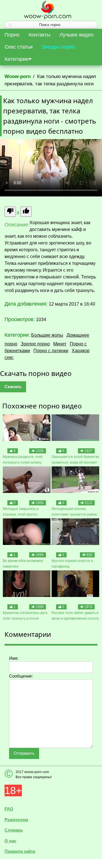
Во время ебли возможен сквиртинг (23, 563)
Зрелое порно (35, 343)
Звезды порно (58, 47)
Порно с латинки (50, 350)
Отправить (24, 753)
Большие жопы (47, 335)
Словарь (14, 830)
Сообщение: (21, 676)
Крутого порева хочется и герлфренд (72, 563)
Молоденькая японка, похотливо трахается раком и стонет (74, 512)
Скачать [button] (13, 386)
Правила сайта (20, 851)
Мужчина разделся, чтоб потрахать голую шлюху (22, 459)
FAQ (9, 808)
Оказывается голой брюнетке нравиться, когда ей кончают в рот (75, 460)
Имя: (13, 658)
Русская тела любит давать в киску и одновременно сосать (75, 615)
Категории (17, 59)
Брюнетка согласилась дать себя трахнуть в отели (25, 615)
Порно (12, 35)
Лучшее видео (77, 35)
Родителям (16, 819)
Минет (59, 343)
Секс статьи (19, 47)
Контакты (39, 35)
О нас (10, 840)
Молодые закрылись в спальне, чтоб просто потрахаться (21, 512)
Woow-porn (18, 76)
